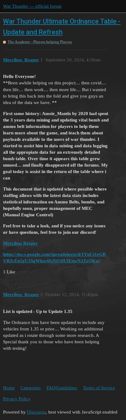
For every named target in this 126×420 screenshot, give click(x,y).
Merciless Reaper (20, 243)
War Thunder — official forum (32, 6)
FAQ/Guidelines (61, 387)
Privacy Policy (17, 398)
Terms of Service (99, 387)
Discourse (36, 412)
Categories (30, 387)
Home (9, 387)
